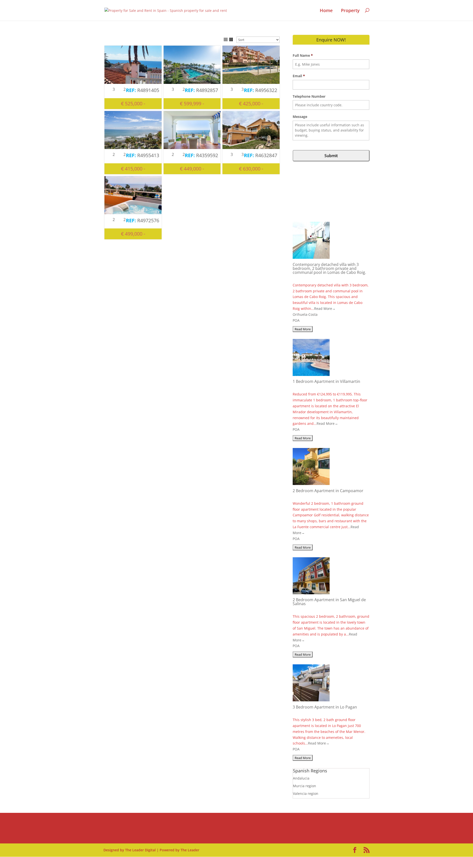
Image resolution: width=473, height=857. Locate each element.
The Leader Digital (140, 850)
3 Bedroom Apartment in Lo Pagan (325, 707)
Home (326, 10)
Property (350, 10)
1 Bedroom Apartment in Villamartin (326, 381)
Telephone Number (309, 96)
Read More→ (325, 308)
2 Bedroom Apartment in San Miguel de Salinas (329, 601)
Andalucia (301, 778)
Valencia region (305, 793)
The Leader (190, 850)
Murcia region (304, 785)
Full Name (303, 55)
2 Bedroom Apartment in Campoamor (328, 490)
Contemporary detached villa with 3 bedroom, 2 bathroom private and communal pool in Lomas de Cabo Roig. (329, 268)
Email (299, 76)
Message (300, 116)
